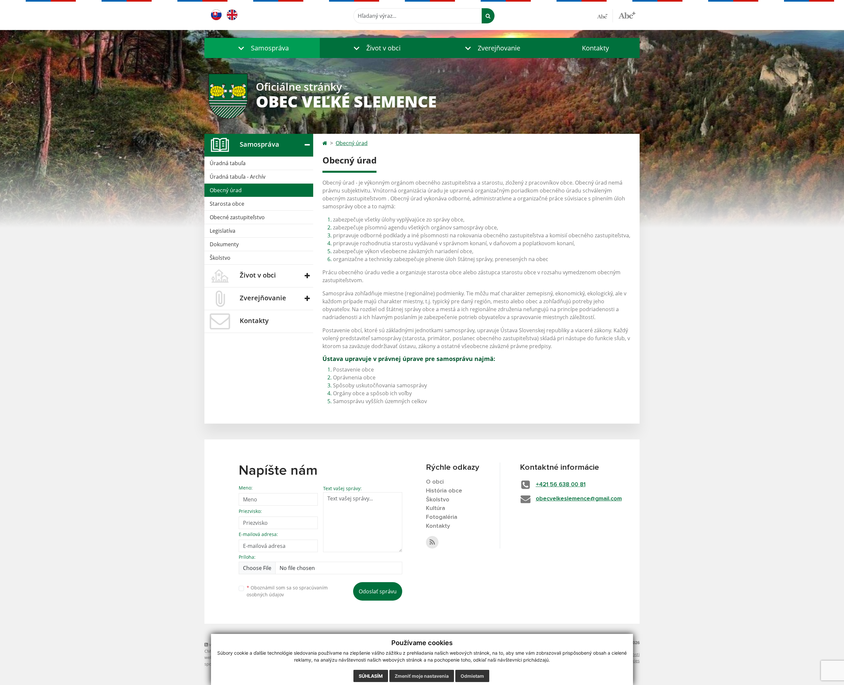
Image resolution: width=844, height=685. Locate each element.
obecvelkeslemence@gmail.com (579, 499)
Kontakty (595, 48)
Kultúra (435, 508)
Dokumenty (224, 244)
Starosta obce (227, 203)
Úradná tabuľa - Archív (237, 176)
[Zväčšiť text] (627, 14)
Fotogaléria (441, 517)
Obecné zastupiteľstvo (237, 217)
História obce (444, 491)
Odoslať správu (378, 591)
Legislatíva (222, 230)
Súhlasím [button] (371, 676)
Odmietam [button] (472, 676)
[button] (262, 48)
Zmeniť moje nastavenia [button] (422, 676)
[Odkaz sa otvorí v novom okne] (432, 542)
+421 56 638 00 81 (561, 485)
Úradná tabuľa (228, 163)
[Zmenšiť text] (605, 15)
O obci (435, 482)
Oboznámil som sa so (287, 591)
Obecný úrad (226, 190)
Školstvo (220, 257)
